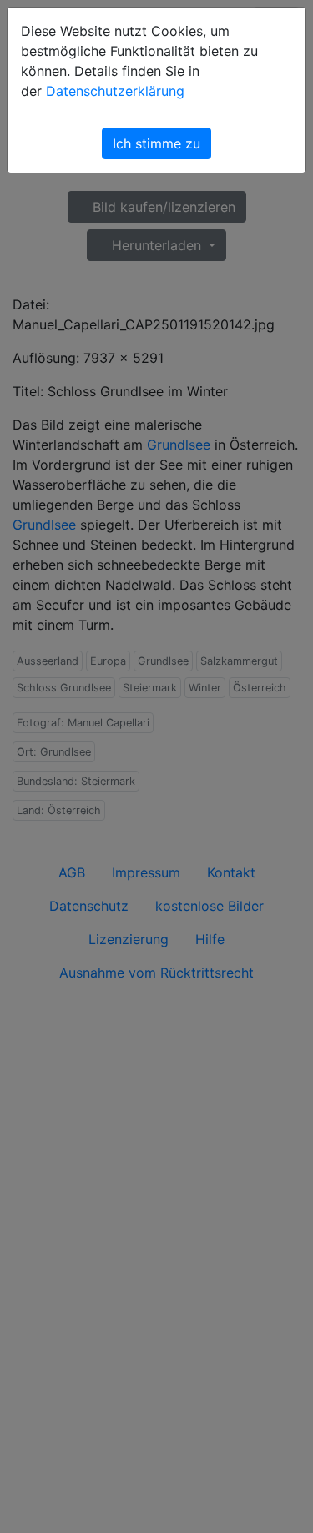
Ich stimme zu (156, 143)
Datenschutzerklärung (115, 91)
